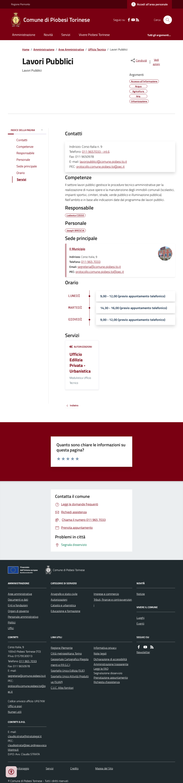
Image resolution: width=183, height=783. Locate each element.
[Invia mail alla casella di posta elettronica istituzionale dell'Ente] (27, 676)
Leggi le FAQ (101, 668)
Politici (12, 622)
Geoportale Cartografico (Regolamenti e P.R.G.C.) (69, 662)
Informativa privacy (105, 648)
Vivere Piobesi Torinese (94, 34)
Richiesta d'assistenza (107, 682)
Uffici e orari (15, 706)
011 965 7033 (90, 261)
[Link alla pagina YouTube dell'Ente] (145, 647)
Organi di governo (18, 611)
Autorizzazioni (59, 599)
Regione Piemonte (20, 4)
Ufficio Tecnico (97, 49)
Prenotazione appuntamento (111, 677)
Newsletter (143, 652)
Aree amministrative (20, 594)
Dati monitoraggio (18, 768)
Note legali (100, 653)
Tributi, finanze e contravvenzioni (113, 602)
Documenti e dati (18, 599)
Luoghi (140, 618)
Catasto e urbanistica (63, 605)
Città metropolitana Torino (66, 653)
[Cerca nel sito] (166, 20)
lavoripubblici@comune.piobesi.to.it (103, 161)
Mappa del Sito (104, 768)
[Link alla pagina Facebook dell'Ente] (139, 647)
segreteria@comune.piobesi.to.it (99, 266)
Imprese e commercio (106, 594)
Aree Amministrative (71, 49)
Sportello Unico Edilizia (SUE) (68, 670)
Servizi (65, 34)
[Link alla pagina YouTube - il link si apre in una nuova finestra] (133, 20)
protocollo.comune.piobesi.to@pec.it (100, 166)
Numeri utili (14, 712)
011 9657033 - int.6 (96, 151)
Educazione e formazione (65, 611)
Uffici (11, 628)
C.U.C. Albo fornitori (62, 688)
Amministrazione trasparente (111, 664)
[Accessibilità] (11, 772)
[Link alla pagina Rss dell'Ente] (152, 647)
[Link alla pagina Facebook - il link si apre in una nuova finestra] (129, 20)
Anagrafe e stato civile (64, 594)
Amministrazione (23, 34)
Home (25, 49)
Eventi (140, 623)
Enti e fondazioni (18, 605)
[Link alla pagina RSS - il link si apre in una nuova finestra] (137, 20)
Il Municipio (77, 248)
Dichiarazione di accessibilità (110, 659)
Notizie (141, 594)
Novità (48, 34)
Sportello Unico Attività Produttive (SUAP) (70, 679)
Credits (74, 768)
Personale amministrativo (23, 617)
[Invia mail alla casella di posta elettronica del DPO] (25, 736)
